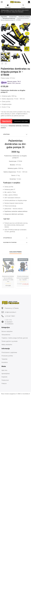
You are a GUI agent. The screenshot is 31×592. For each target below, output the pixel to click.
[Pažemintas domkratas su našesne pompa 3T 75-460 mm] (8, 266)
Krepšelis (4, 377)
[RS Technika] (15, 2)
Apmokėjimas (6, 373)
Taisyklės (4, 359)
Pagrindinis (8, 7)
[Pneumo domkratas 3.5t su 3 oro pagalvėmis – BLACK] (23, 266)
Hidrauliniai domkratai (9, 18)
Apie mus (4, 370)
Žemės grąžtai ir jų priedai (9, 341)
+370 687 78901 (10, 316)
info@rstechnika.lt (10, 312)
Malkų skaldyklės (7, 344)
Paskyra (4, 383)
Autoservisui (13, 16)
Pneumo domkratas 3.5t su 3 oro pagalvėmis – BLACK (23, 278)
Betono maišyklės (7, 331)
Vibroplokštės (6, 334)
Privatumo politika (7, 356)
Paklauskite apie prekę (21, 121)
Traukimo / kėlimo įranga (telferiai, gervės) (15, 338)
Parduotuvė (5, 380)
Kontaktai (5, 362)
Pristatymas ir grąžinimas (9, 352)
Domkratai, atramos (24, 16)
